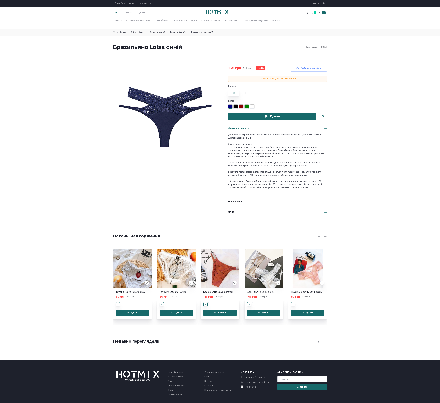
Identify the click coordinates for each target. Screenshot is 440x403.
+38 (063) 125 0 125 (256, 377)
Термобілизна (179, 20)
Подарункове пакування (255, 20)
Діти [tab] (142, 12)
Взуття (194, 20)
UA (314, 3)
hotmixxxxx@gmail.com (258, 382)
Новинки (117, 20)
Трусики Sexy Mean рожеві (306, 292)
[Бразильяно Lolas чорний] (236, 108)
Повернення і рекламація (217, 390)
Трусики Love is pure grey (130, 292)
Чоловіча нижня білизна (138, 20)
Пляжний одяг (161, 20)
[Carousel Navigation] (322, 236)
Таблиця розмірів (310, 68)
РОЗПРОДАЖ (232, 20)
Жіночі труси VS (157, 32)
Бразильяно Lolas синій (202, 32)
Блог (206, 376)
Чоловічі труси (175, 372)
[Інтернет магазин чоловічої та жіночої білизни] (114, 32)
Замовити (302, 387)
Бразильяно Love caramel (218, 292)
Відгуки (276, 20)
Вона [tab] (129, 12)
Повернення (235, 201)
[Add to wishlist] (147, 283)
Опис (231, 212)
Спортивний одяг (176, 385)
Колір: (231, 101)
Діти (170, 381)
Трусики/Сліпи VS (178, 32)
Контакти (208, 385)
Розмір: (232, 86)
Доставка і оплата (238, 128)
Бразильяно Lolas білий (260, 292)
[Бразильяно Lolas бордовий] (242, 108)
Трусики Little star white (173, 292)
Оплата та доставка (214, 372)
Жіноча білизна (138, 32)
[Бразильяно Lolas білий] (253, 108)
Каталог (123, 32)
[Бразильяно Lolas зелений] (247, 108)
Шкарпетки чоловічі (211, 20)
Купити (274, 116)
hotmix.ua (251, 386)
